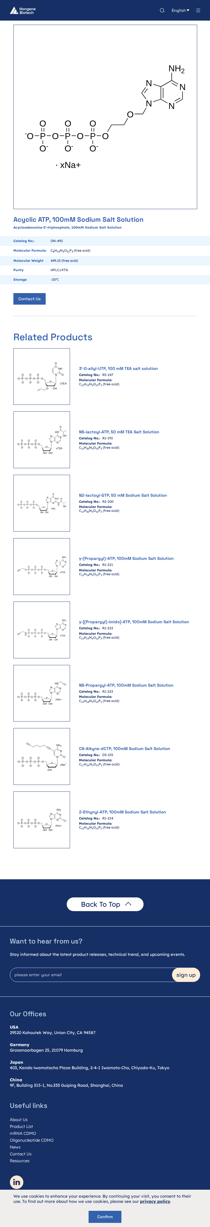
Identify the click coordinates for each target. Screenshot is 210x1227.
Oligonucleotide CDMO (32, 1140)
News (15, 1147)
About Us (19, 1119)
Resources (20, 1160)
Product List (21, 1126)
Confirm (105, 1216)
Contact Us (29, 298)
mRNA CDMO (23, 1133)
